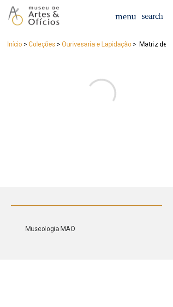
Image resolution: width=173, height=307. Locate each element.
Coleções (42, 44)
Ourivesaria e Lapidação (96, 44)
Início (14, 44)
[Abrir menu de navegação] (126, 16)
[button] (152, 16)
